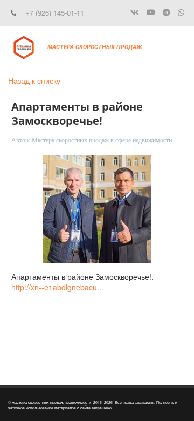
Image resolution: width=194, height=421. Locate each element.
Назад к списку (34, 80)
